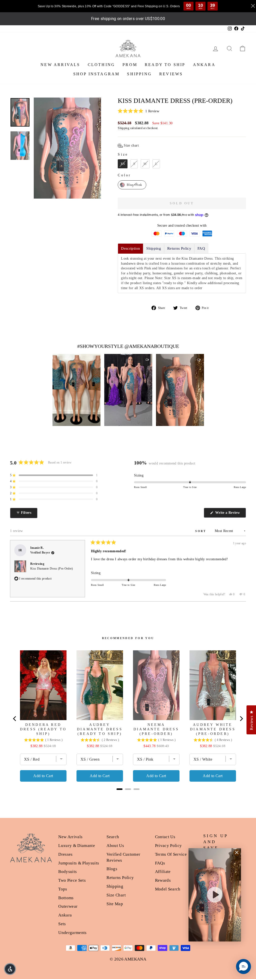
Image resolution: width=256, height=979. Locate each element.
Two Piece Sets (72, 880)
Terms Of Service (171, 854)
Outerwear (68, 906)
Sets (62, 923)
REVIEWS (171, 74)
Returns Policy (120, 877)
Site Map (114, 903)
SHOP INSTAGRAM (96, 74)
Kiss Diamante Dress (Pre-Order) (51, 568)
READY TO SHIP (165, 65)
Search (112, 836)
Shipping (123, 128)
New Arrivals (70, 836)
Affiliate (163, 871)
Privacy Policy (168, 845)
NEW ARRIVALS (60, 65)
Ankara (65, 915)
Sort (201, 531)
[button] (182, 111)
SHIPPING (139, 74)
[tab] (130, 248)
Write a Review (230, 514)
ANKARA (204, 65)
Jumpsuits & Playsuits (78, 863)
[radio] (123, 163)
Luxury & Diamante (76, 845)
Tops (62, 889)
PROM (129, 65)
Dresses (65, 854)
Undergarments (72, 932)
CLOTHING (101, 65)
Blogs (111, 868)
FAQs (160, 863)
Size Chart (116, 895)
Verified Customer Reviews (123, 857)
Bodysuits (67, 871)
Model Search (167, 889)
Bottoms (66, 897)
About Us (115, 845)
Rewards (163, 880)
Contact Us (165, 836)
